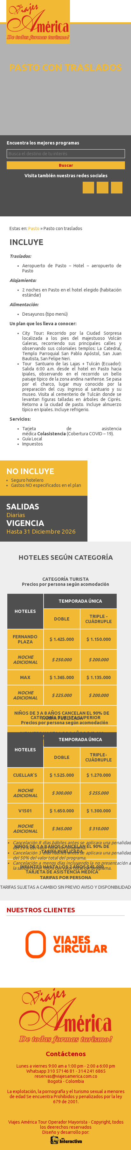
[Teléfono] (102, 187)
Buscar (66, 165)
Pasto (33, 228)
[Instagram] (116, 187)
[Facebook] (88, 187)
